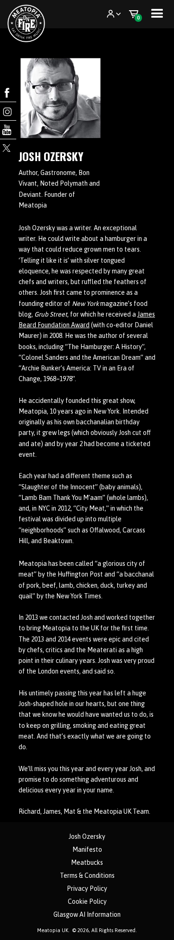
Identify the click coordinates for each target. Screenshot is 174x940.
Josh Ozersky (87, 836)
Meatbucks (87, 862)
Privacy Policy (87, 888)
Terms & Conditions (87, 875)
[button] (114, 13)
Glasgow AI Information (87, 914)
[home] (29, 14)
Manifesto (87, 849)
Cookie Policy (87, 901)
